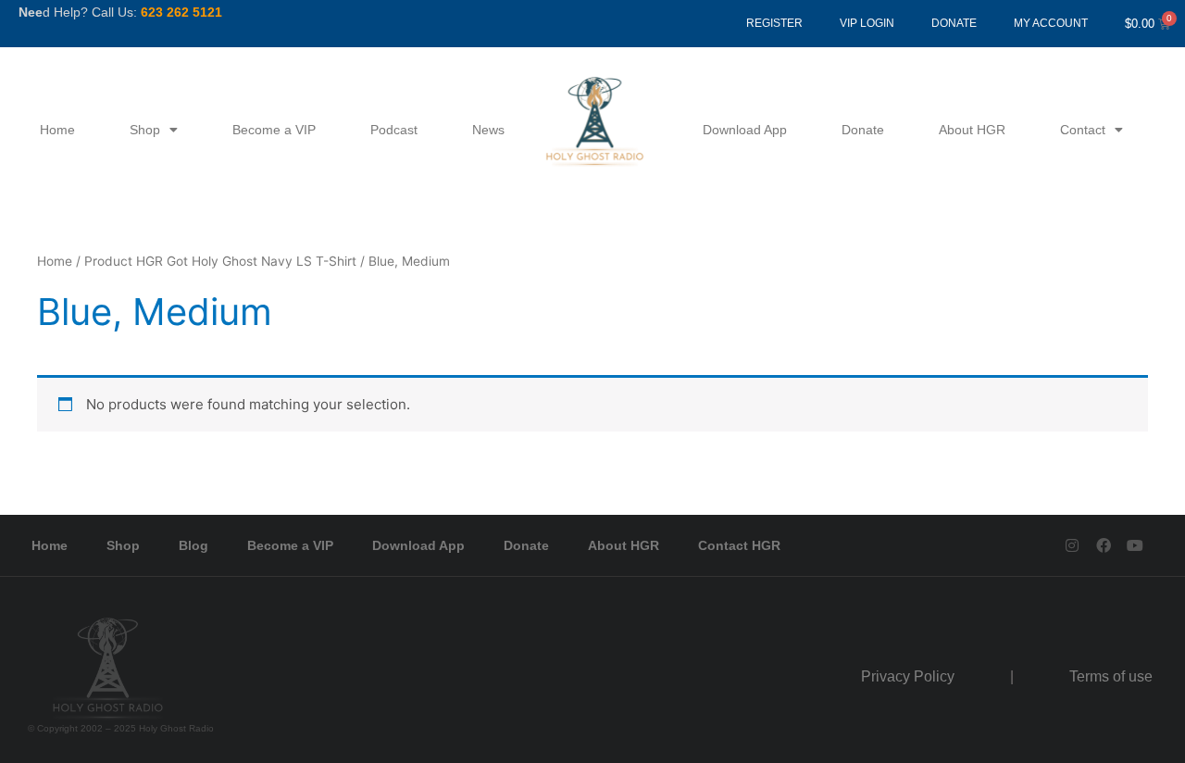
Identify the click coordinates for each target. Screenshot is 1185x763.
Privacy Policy (907, 676)
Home (57, 129)
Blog (193, 545)
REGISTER (774, 23)
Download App (745, 129)
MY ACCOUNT (1051, 23)
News (488, 129)
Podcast (394, 129)
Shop (145, 129)
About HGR (972, 129)
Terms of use (1111, 676)
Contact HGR (739, 545)
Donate (863, 129)
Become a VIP (274, 129)
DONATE (954, 23)
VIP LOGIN (867, 23)
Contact (1082, 129)
